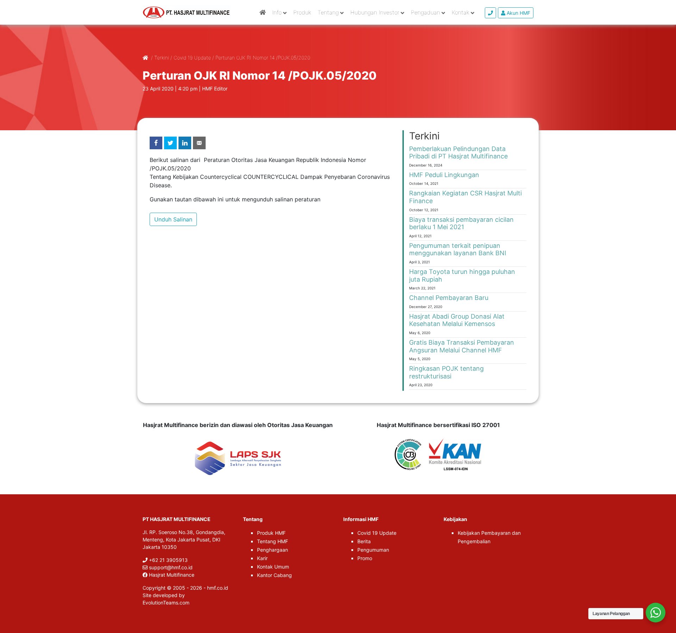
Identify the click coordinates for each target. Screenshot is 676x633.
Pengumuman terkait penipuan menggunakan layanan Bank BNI (457, 249)
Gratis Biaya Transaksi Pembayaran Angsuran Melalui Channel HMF (461, 346)
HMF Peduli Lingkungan (444, 174)
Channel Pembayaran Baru (448, 297)
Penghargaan (272, 550)
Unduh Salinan (173, 219)
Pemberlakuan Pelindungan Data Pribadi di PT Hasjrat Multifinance (458, 152)
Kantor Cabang (274, 575)
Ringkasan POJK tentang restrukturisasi (446, 372)
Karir (262, 558)
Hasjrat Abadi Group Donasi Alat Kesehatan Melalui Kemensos (457, 320)
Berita (364, 541)
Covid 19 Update (376, 533)
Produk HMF (271, 533)
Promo (364, 558)
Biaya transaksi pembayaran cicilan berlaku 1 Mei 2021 (461, 223)
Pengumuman (373, 550)
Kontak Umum (273, 567)
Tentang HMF (272, 541)
